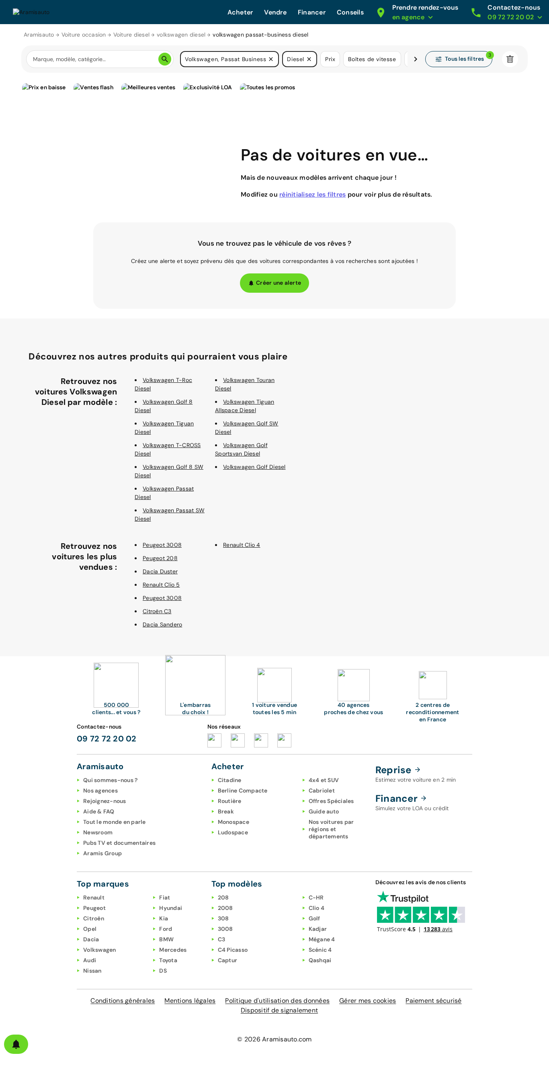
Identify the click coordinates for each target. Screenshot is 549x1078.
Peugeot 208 (160, 558)
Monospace (233, 821)
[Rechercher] (164, 59)
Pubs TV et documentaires (119, 842)
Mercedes (172, 949)
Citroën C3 (157, 611)
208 (223, 897)
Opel (89, 928)
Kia (163, 918)
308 (223, 918)
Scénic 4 (320, 949)
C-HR (316, 897)
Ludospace (233, 832)
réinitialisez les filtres (312, 194)
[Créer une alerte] (16, 1044)
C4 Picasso (233, 949)
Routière (230, 801)
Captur (228, 960)
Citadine (230, 780)
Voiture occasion (83, 34)
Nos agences (100, 790)
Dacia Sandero (162, 624)
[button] (271, 59)
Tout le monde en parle (114, 821)
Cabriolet (322, 790)
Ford (165, 928)
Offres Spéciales (331, 801)
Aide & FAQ (99, 811)
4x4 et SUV (324, 780)
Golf (314, 918)
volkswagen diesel (181, 34)
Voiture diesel (131, 34)
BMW (166, 939)
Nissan (92, 970)
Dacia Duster (160, 571)
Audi (89, 960)
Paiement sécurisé (433, 1000)
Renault (93, 897)
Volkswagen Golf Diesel (254, 466)
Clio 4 (317, 908)
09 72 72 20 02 (107, 738)
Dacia (91, 939)
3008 (225, 928)
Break (226, 811)
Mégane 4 (322, 939)
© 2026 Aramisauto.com (274, 1039)
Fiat (164, 897)
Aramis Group (102, 853)
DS (163, 970)
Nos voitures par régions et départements (331, 829)
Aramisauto (39, 34)
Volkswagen (99, 949)
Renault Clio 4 (241, 544)
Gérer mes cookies (367, 1000)
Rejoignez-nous (104, 801)
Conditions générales (122, 1000)
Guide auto (324, 811)
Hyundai (170, 908)
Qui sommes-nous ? (110, 780)
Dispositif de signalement (279, 1010)
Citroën (93, 918)
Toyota (168, 960)
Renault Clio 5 (161, 584)
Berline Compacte (243, 790)
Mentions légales (189, 1000)
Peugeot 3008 (162, 544)
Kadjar (318, 928)
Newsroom (98, 832)
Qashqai (320, 960)
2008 (225, 908)
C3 (221, 939)
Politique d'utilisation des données (277, 1000)
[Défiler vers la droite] (416, 59)
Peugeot (94, 908)
